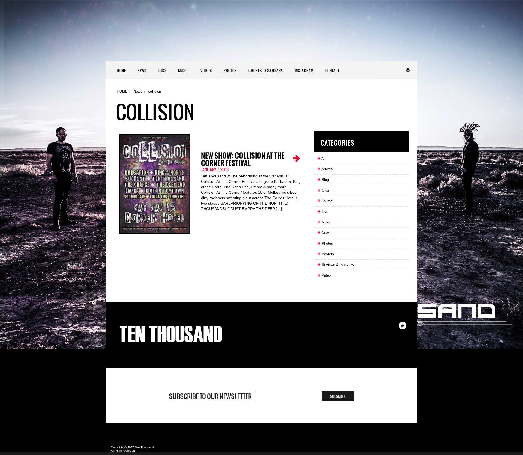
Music (326, 222)
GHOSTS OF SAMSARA (265, 70)
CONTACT (332, 70)
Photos (327, 243)
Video (326, 275)
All (323, 158)
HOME (121, 70)
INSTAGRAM (304, 70)
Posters (327, 254)
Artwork (327, 169)
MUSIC (183, 70)
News (137, 91)
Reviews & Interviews (338, 265)
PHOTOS (230, 70)
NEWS (142, 70)
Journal (327, 201)
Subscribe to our (210, 396)
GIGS (162, 70)
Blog (325, 180)
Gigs (325, 190)
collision (154, 91)
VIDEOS (206, 70)
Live (324, 212)
